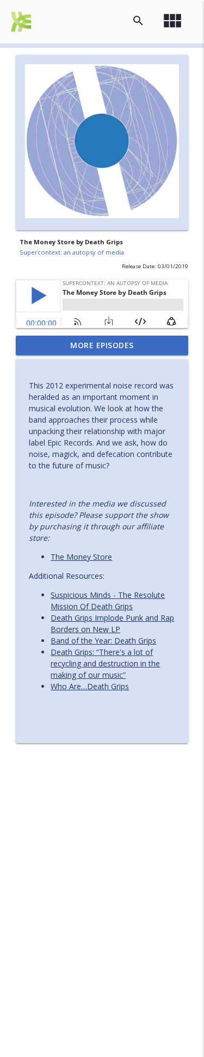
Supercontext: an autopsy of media (72, 252)
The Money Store (81, 557)
